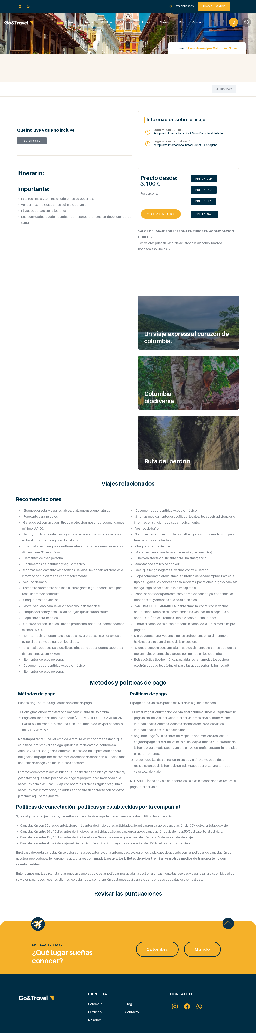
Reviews (226, 89)
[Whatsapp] (199, 1006)
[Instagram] (28, 6)
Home (179, 48)
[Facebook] (20, 6)
